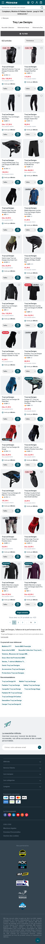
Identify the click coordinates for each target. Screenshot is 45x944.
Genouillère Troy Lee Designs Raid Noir (31, 70)
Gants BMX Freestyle (23, 646)
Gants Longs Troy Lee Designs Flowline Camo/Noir (33, 448)
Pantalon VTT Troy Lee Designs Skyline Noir (31, 118)
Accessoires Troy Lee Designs (13, 669)
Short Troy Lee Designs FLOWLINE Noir (32, 163)
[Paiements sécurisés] (15, 800)
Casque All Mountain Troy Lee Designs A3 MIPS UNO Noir (10, 164)
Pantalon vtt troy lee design (12, 693)
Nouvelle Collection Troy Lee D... (30, 650)
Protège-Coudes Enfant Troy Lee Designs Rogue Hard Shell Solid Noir (32, 495)
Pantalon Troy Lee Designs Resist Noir (10, 118)
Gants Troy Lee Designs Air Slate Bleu (10, 400)
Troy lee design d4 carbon (11, 696)
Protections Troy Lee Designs (13, 673)
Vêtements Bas (37, 27)
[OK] (39, 747)
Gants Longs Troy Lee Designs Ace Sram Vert (9, 259)
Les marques (8, 774)
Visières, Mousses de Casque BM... (15, 654)
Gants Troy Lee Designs (11, 665)
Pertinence (30, 41)
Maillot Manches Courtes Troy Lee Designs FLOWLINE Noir (33, 308)
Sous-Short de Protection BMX (13, 658)
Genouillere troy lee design (12, 700)
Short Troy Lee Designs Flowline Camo (9, 540)
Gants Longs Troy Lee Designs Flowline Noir (9, 211)
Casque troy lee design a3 (11, 704)
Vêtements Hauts (23, 27)
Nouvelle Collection (8, 27)
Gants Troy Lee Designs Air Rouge (10, 448)
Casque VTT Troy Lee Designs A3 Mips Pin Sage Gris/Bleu (32, 401)
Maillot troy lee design (27, 681)
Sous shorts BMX (8, 650)
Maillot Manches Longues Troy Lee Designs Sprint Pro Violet (33, 587)
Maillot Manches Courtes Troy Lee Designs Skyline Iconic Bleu (32, 212)
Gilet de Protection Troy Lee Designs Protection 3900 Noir (11, 71)
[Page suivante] (35, 622)
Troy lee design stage (32, 689)
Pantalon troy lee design (11, 685)
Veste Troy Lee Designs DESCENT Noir (9, 307)
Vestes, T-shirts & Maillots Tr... (13, 661)
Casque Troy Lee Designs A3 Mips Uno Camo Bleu (11, 494)
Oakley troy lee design (31, 685)
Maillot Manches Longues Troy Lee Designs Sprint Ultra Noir (10, 587)
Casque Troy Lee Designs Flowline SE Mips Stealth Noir (32, 260)
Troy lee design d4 (8, 681)
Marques (6, 18)
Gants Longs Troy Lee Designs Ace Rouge (31, 540)
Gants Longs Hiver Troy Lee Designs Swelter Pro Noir (11, 354)
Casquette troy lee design (11, 689)
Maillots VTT (6, 646)
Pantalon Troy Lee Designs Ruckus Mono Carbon (33, 354)
